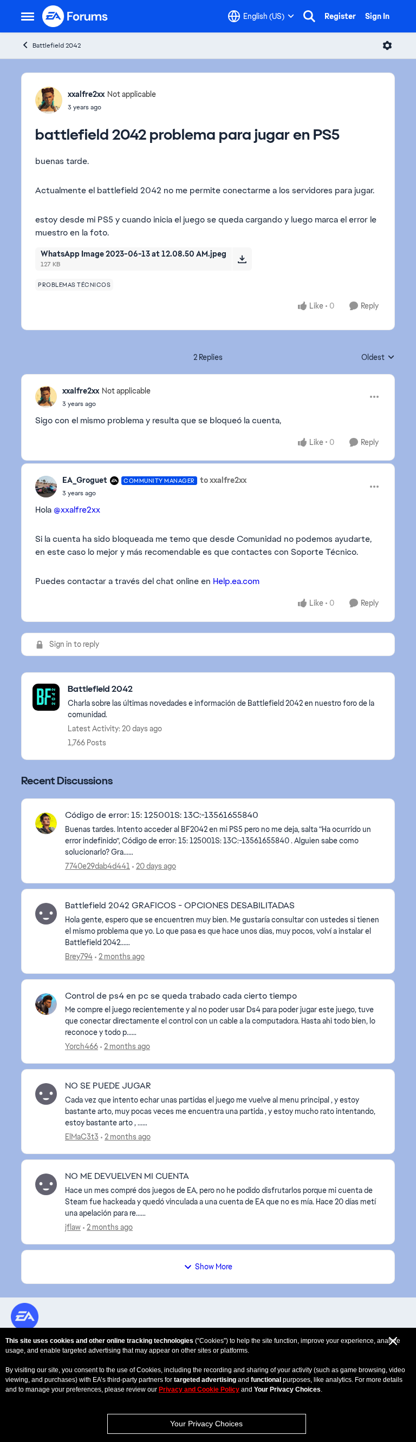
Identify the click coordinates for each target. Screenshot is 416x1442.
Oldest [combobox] (378, 357)
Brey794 (79, 956)
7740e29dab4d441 (97, 866)
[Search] (309, 16)
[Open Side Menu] (28, 16)
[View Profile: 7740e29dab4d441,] (46, 823)
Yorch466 (81, 1046)
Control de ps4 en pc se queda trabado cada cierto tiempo (181, 996)
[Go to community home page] (75, 16)
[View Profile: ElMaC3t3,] (46, 1094)
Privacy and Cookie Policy (199, 1389)
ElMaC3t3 (82, 1137)
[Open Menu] (387, 45)
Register (340, 16)
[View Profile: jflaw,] (46, 1184)
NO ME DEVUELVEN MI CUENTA (127, 1176)
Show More (213, 1266)
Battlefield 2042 (56, 45)
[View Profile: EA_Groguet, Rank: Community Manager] (46, 486)
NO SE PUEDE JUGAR (108, 1085)
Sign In (377, 16)
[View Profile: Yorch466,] (46, 1004)
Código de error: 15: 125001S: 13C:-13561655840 (161, 815)
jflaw (73, 1227)
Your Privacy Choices (206, 1423)
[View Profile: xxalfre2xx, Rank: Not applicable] (48, 100)
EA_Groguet (84, 480)
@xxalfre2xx (77, 509)
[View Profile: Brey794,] (46, 914)
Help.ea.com (236, 581)
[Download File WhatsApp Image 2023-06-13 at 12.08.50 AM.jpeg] (242, 258)
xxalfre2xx (86, 94)
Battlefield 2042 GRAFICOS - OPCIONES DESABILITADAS (180, 905)
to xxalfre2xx (223, 480)
